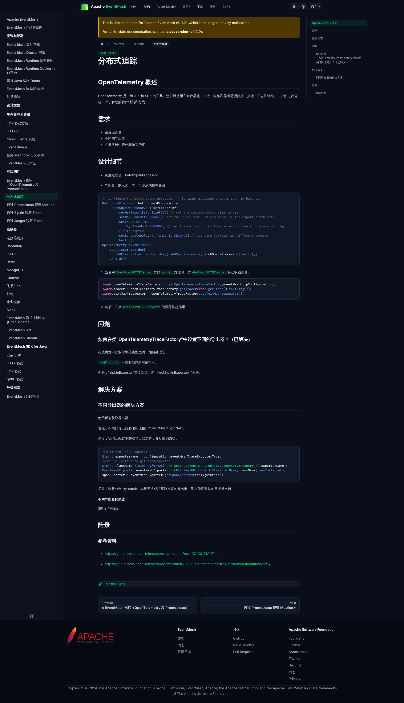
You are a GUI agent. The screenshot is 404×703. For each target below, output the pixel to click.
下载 (200, 6)
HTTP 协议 (15, 363)
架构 (147, 6)
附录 (315, 85)
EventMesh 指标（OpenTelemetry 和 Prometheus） (23, 184)
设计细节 (317, 38)
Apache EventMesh (22, 19)
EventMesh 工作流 (21, 163)
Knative (13, 278)
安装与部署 (15, 36)
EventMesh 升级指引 (23, 396)
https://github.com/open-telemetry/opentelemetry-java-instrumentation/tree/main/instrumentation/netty (188, 564)
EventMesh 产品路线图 (25, 27)
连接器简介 (15, 238)
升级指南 (13, 387)
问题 (315, 45)
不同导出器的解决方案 (329, 77)
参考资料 (320, 93)
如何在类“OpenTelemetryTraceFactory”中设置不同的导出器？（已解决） (338, 58)
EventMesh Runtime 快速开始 (30, 60)
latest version (177, 31)
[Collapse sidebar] (31, 616)
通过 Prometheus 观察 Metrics (30, 205)
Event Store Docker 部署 (26, 52)
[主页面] (102, 44)
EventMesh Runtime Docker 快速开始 (31, 70)
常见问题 (13, 97)
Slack (11, 310)
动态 (181, 645)
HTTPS (12, 131)
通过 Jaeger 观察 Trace (25, 221)
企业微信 (13, 302)
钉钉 (10, 294)
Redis (11, 262)
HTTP (11, 254)
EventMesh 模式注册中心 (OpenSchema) (26, 320)
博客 (213, 6)
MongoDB (15, 270)
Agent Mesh (165, 6)
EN (294, 6)
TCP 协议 (14, 371)
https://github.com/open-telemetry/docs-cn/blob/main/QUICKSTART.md (162, 553)
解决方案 (317, 69)
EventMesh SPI (19, 330)
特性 (134, 6)
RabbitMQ (15, 246)
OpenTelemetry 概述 (324, 23)
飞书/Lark (14, 286)
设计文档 (13, 105)
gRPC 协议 (15, 379)
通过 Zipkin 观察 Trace (24, 213)
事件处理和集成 (18, 114)
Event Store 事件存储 (23, 44)
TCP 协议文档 (17, 123)
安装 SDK (14, 355)
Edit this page (115, 584)
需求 (315, 30)
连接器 (12, 229)
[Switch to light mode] (303, 6)
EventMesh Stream (22, 338)
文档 (225, 6)
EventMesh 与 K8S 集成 (25, 89)
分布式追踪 (15, 197)
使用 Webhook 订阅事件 (25, 155)
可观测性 (13, 171)
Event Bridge (17, 147)
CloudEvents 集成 (21, 139)
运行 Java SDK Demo (23, 81)
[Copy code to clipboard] (294, 197)
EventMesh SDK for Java (27, 346)
